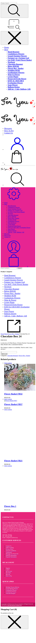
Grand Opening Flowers (17, 56)
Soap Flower (13, 85)
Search (19, 268)
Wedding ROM (14, 70)
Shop (6, 49)
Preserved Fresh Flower (17, 79)
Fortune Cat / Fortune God (18, 58)
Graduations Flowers (16, 72)
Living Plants (13, 77)
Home (6, 47)
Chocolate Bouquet (15, 64)
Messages (8, 128)
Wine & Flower (14, 75)
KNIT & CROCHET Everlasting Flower (16, 82)
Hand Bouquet (13, 52)
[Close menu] (14, 38)
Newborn (11, 62)
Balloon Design (14, 87)
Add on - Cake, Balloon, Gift (15, 316)
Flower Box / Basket (16, 68)
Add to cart (4, 354)
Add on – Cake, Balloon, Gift (19, 89)
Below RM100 (13, 66)
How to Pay (9, 131)
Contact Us (8, 133)
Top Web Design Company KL (14, 605)
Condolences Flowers (16, 54)
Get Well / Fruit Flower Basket (20, 60)
